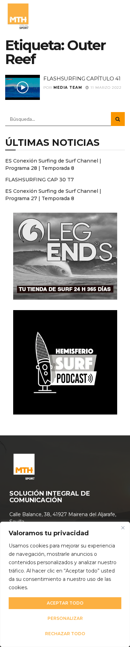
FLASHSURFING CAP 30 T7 (39, 179)
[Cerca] (123, 527)
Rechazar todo (65, 633)
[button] (117, 15)
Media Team (67, 87)
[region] (65, 584)
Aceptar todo (65, 603)
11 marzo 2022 (105, 87)
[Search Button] (118, 119)
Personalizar (65, 618)
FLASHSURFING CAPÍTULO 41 (82, 78)
